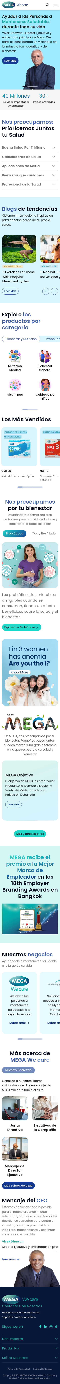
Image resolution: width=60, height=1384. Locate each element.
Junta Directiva (15, 1127)
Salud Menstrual (13, 266)
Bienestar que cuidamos (23, 175)
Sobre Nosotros (15, 1357)
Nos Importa (12, 1338)
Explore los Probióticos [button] (19, 627)
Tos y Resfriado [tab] (44, 533)
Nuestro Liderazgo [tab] (18, 1070)
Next (54, 291)
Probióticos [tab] (14, 533)
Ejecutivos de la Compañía (45, 1127)
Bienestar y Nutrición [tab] (21, 339)
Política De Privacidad (19, 1369)
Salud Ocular (49, 266)
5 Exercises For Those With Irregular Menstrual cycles (18, 276)
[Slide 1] (25, 86)
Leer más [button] (10, 61)
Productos (10, 1348)
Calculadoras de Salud (21, 156)
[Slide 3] (35, 86)
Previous (45, 291)
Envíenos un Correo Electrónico (21, 1312)
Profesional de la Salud (21, 184)
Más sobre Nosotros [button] (30, 834)
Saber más (17, 1023)
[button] (55, 4)
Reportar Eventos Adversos (19, 1317)
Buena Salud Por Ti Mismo (24, 147)
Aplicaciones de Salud (21, 166)
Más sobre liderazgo (18, 1186)
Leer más (10, 291)
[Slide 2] (30, 86)
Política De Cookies (42, 1369)
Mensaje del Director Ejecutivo (15, 1170)
